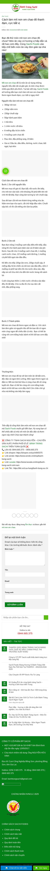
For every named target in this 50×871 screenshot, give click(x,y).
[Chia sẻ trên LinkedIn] (36, 516)
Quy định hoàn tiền (12, 842)
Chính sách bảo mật (13, 834)
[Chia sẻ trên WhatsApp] (14, 516)
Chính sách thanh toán (14, 851)
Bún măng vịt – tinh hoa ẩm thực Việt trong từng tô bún (28, 691)
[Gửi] (46, 617)
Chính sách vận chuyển (14, 855)
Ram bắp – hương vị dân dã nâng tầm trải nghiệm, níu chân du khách (25, 708)
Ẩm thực (5, 16)
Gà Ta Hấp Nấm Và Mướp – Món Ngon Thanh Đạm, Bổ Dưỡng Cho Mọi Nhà (27, 723)
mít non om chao (8, 527)
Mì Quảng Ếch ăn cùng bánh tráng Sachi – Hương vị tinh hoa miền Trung (25, 683)
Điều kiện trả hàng (12, 847)
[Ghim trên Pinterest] (32, 516)
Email (7, 581)
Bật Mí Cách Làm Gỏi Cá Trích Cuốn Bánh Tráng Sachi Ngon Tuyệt (28, 698)
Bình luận (9, 549)
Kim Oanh (23, 30)
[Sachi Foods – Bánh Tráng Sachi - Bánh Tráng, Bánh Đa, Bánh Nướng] (25, 8)
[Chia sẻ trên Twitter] (23, 516)
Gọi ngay (43, 868)
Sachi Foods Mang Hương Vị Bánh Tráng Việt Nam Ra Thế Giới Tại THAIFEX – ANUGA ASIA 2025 (27, 667)
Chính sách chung (12, 830)
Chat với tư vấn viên (18, 868)
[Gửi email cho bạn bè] (27, 516)
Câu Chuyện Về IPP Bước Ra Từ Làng (24, 675)
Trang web (9, 592)
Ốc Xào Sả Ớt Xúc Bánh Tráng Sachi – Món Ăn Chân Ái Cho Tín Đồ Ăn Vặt (27, 716)
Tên (6, 570)
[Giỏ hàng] (47, 8)
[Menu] (3, 8)
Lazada (12, 462)
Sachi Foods (32, 44)
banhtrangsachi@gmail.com (20, 779)
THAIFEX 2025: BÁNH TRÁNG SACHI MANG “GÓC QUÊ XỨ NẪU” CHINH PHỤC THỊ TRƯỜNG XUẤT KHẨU (27, 649)
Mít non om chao (9, 83)
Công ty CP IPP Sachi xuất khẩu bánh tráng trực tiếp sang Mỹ (28, 658)
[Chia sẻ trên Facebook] (18, 516)
